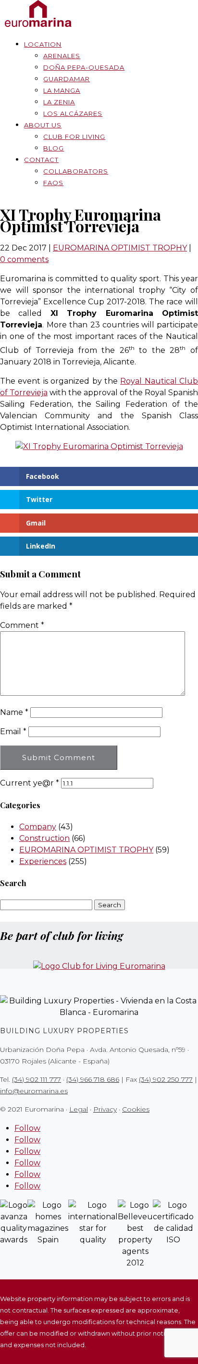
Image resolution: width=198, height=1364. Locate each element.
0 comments (24, 259)
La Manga (61, 90)
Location (43, 44)
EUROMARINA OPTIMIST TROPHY (120, 247)
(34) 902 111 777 (36, 1079)
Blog (53, 148)
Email (13, 731)
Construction (44, 838)
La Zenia (59, 102)
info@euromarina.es (34, 1091)
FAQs (53, 183)
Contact (41, 159)
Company (37, 826)
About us (43, 125)
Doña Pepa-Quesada (83, 67)
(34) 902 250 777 (166, 1079)
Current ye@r (29, 783)
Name (14, 712)
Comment (22, 625)
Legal (78, 1109)
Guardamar (66, 79)
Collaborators (75, 171)
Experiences (42, 861)
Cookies (135, 1109)
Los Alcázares (72, 113)
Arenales (61, 56)
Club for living (74, 136)
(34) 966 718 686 (92, 1079)
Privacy (105, 1109)
